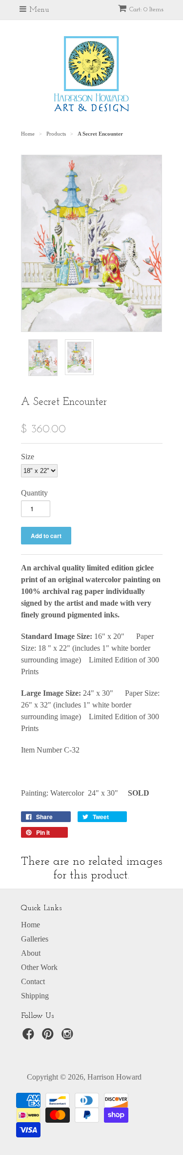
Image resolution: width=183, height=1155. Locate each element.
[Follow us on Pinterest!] (49, 1036)
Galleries (34, 939)
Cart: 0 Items (146, 9)
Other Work (39, 967)
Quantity (34, 493)
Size (27, 456)
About (31, 953)
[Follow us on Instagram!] (68, 1036)
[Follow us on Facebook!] (29, 1036)
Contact (33, 981)
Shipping (35, 995)
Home (30, 924)
